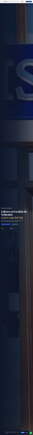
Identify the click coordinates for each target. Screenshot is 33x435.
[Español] (21, 1)
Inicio (8, 1)
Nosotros (11, 1)
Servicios (14, 1)
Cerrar (26, 432)
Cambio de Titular (29, 1)
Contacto (17, 1)
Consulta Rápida (15, 224)
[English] (23, 1)
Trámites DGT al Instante (5, 224)
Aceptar (23, 432)
